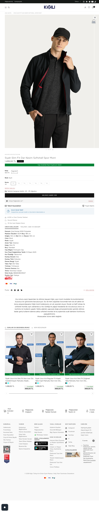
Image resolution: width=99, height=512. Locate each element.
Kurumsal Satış (7, 432)
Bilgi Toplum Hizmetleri (57, 432)
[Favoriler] (88, 7)
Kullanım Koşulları (55, 427)
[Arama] (8, 7)
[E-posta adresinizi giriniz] (93, 441)
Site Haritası (7, 440)
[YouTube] (92, 1)
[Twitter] (89, 1)
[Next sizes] (25, 372)
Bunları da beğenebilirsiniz (18, 327)
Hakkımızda (7, 427)
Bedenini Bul (23, 446)
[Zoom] (49, 81)
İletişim (36, 427)
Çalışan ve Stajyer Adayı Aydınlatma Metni (55, 449)
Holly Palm (56, 473)
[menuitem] (9, 1)
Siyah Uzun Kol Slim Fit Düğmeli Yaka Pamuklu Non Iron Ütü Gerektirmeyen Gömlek (77, 380)
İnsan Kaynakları (8, 435)
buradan (93, 460)
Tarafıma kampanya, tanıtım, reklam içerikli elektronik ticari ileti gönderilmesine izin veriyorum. (89, 450)
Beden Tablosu (10, 188)
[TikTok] (95, 1)
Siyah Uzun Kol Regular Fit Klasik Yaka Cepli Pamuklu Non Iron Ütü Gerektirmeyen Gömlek (48, 380)
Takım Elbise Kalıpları (25, 441)
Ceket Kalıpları (23, 444)
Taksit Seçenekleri (14, 206)
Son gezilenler (40, 327)
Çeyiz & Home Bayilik (10, 437)
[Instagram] (83, 1)
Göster (90, 201)
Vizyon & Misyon (8, 442)
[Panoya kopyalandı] (22, 290)
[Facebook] (86, 1)
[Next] (53, 149)
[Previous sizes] (14, 372)
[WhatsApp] (18, 290)
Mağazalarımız (9, 1)
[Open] (4, 507)
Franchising (7, 430)
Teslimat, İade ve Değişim (30, 227)
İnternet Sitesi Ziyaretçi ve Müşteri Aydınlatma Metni (57, 442)
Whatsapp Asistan (42, 435)
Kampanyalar (18, 1)
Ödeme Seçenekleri (25, 432)
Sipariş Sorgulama (24, 449)
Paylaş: (7, 290)
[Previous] (6, 393)
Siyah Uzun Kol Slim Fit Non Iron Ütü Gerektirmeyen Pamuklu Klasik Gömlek (19, 380)
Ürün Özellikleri (11, 227)
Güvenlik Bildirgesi (55, 430)
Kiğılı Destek (90, 290)
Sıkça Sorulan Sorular (25, 439)
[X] (15, 290)
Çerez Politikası (54, 467)
